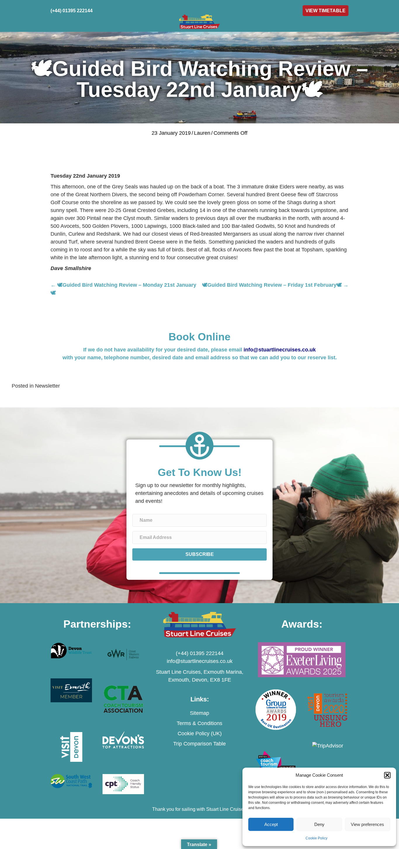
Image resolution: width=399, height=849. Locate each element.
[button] (387, 775)
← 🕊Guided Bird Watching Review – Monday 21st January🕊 (123, 289)
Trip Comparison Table (199, 744)
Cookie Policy (316, 838)
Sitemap (199, 713)
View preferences (367, 824)
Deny (319, 824)
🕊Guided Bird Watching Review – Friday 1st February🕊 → (275, 285)
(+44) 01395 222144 (199, 653)
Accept (271, 824)
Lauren (202, 133)
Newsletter (47, 386)
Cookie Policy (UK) (200, 733)
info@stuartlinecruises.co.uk (280, 350)
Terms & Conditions (199, 723)
